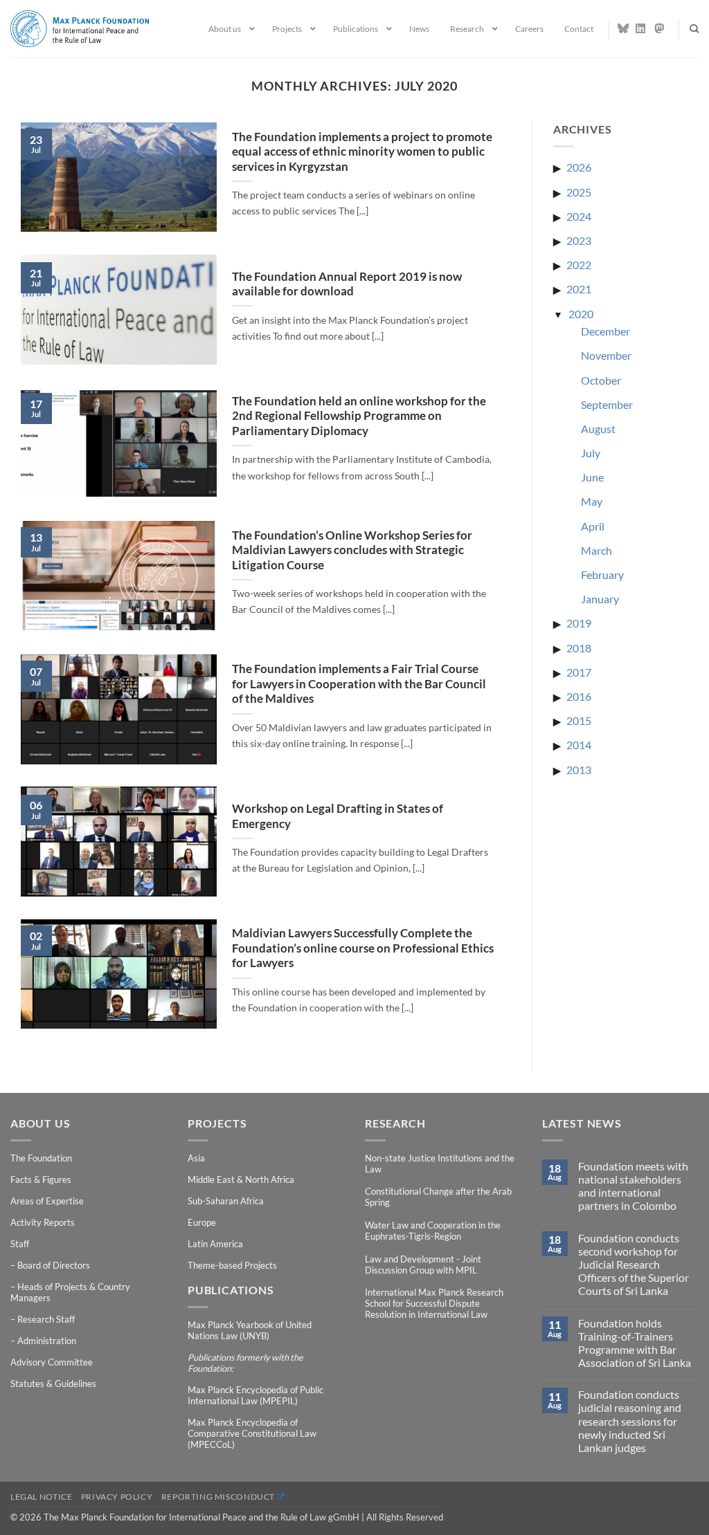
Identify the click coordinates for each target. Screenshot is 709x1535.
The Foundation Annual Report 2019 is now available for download (347, 284)
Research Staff (46, 1319)
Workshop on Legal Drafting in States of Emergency (337, 816)
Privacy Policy (117, 1496)
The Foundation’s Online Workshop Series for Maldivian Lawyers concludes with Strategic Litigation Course (352, 550)
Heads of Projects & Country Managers (70, 1292)
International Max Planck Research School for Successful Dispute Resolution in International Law (434, 1303)
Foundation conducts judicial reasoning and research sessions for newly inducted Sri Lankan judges (629, 1421)
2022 (578, 264)
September (607, 404)
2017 (578, 672)
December (605, 331)
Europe (202, 1222)
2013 (578, 769)
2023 (578, 240)
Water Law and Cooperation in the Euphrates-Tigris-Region (433, 1231)
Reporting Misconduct (218, 1496)
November (606, 355)
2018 (578, 647)
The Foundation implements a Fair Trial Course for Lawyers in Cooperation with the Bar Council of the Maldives (359, 684)
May (591, 501)
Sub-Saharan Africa (226, 1200)
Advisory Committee (51, 1362)
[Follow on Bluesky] (623, 28)
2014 (578, 744)
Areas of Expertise (47, 1200)
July (590, 452)
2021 (578, 288)
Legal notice (41, 1496)
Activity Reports (42, 1222)
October (601, 380)
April (592, 526)
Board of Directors (53, 1265)
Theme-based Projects (232, 1265)
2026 (578, 167)
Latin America (215, 1243)
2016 (578, 696)
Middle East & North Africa (241, 1179)
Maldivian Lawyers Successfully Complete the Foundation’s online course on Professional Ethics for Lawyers (363, 948)
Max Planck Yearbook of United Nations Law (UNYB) (250, 1330)
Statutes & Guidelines (53, 1383)
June (592, 477)
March (596, 550)
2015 (578, 720)
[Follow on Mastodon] (659, 28)
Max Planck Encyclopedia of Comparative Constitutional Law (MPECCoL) (252, 1433)
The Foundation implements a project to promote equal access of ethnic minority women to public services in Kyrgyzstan (362, 152)
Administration (46, 1340)
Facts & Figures (40, 1179)
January (600, 598)
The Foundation (41, 1158)
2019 (578, 622)
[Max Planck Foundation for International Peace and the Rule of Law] (79, 28)
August (598, 428)
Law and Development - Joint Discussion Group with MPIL (423, 1264)
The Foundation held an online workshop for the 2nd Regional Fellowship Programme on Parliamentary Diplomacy (359, 416)
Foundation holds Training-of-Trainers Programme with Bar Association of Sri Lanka (634, 1343)
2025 (578, 192)
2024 (578, 216)
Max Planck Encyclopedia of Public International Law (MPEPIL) (255, 1395)
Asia (196, 1158)
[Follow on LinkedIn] (641, 28)
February (602, 574)
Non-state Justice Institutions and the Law (439, 1163)
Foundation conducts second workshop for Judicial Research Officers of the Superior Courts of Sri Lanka (633, 1264)
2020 (580, 313)
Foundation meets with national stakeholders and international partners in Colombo (633, 1186)
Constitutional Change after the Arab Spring (438, 1197)
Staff (19, 1243)
